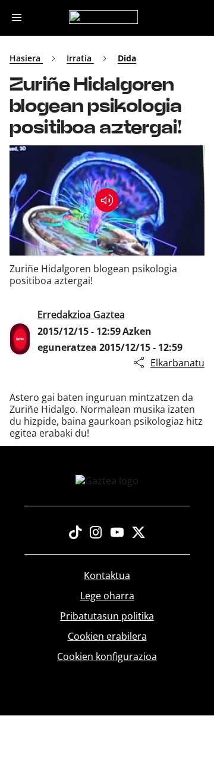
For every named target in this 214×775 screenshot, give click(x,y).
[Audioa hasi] (107, 200)
